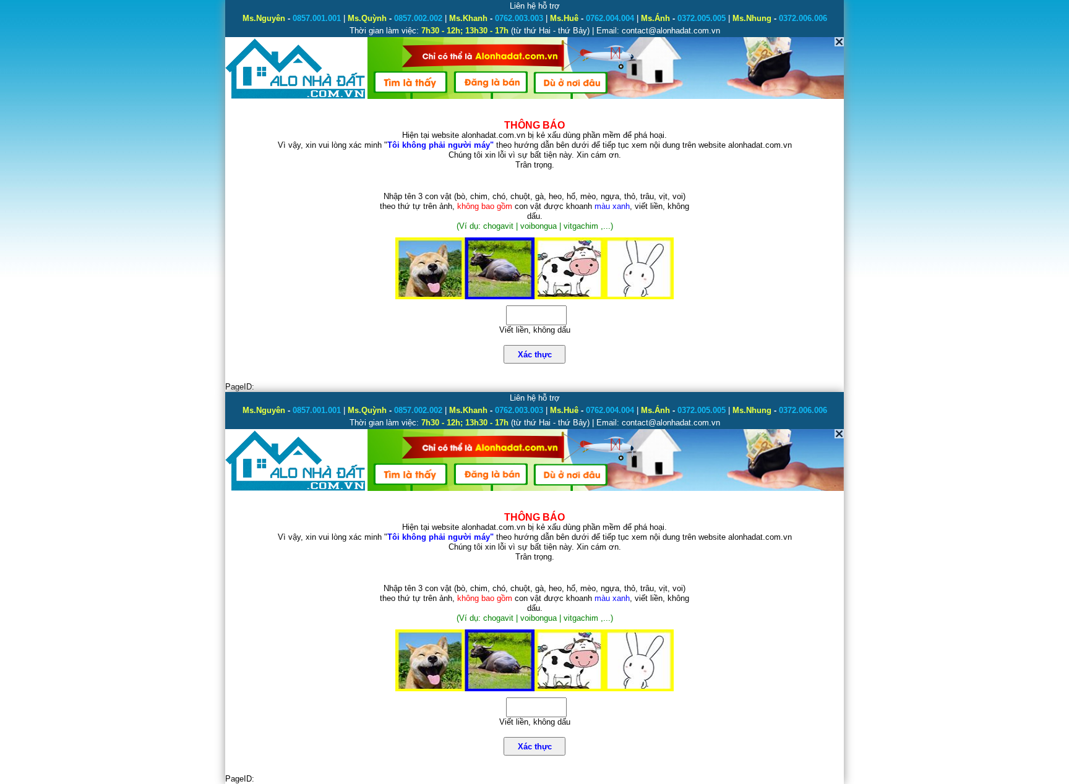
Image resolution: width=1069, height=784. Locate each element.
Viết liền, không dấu (534, 329)
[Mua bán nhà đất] (296, 97)
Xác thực (535, 354)
